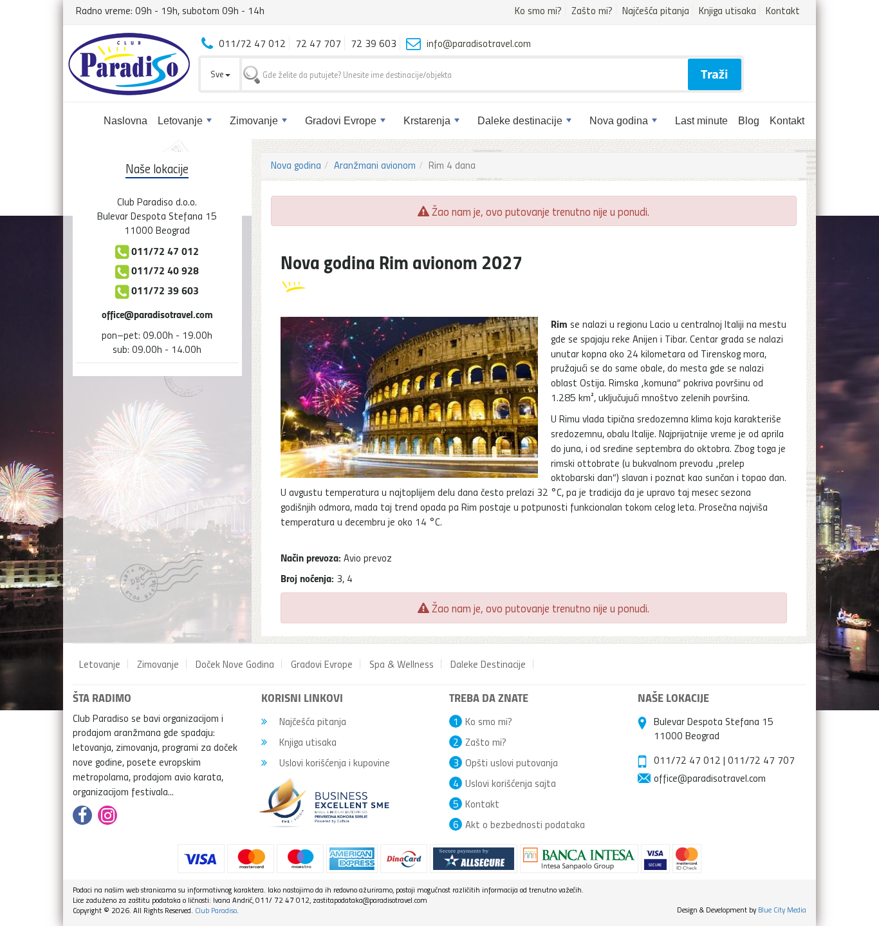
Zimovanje (254, 120)
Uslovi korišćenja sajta (510, 783)
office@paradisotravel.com (157, 314)
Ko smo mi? (538, 10)
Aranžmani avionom (375, 165)
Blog (748, 120)
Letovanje (180, 120)
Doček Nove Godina (235, 664)
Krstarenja (426, 120)
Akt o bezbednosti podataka (525, 824)
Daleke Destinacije (488, 664)
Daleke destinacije (519, 120)
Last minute (701, 120)
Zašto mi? (592, 10)
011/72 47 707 (761, 760)
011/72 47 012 (687, 760)
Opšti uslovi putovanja (511, 762)
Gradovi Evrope (340, 120)
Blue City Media (782, 909)
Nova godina (618, 120)
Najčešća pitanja (655, 10)
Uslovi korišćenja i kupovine (333, 762)
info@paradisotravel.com (479, 43)
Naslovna (125, 120)
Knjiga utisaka (727, 10)
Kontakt (783, 10)
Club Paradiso (216, 910)
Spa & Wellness (401, 664)
